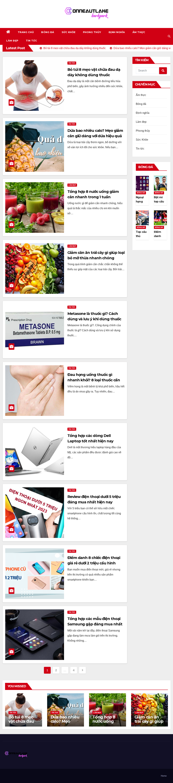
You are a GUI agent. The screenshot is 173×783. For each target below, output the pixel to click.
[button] (169, 36)
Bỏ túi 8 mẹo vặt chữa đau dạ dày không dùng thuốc (22, 723)
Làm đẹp (12, 40)
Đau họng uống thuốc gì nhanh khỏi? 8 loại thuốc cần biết (93, 380)
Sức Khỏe (69, 32)
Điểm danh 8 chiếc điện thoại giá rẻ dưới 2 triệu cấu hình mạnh (93, 563)
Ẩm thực (138, 32)
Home (164, 776)
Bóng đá (47, 32)
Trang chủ (26, 32)
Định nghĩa (117, 32)
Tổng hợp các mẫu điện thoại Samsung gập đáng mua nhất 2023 (94, 624)
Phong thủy (92, 32)
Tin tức (31, 40)
